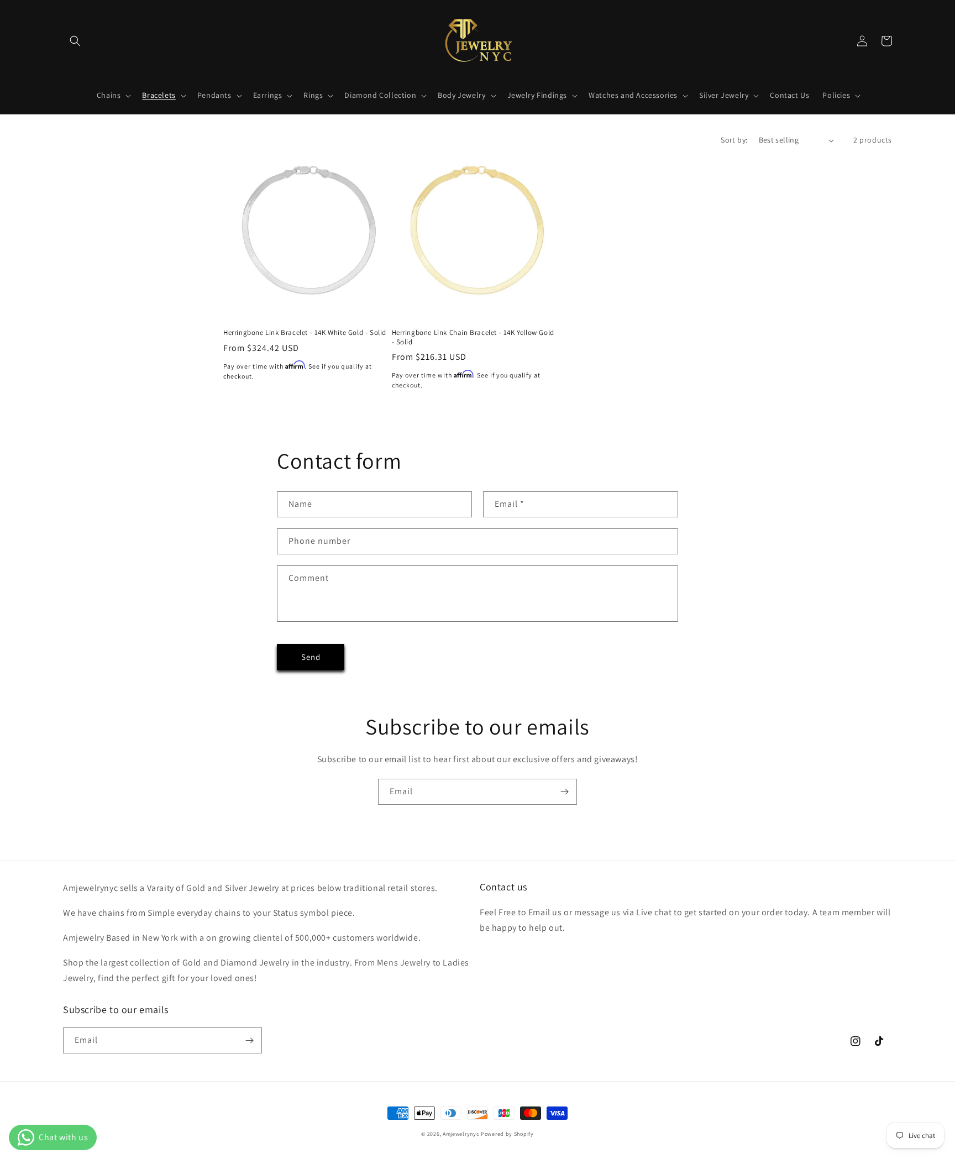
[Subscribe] (564, 792)
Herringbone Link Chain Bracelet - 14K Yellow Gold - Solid (473, 337)
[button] (75, 41)
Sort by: (734, 140)
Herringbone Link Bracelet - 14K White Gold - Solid (304, 332)
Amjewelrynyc (461, 1133)
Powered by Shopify (507, 1133)
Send (311, 657)
